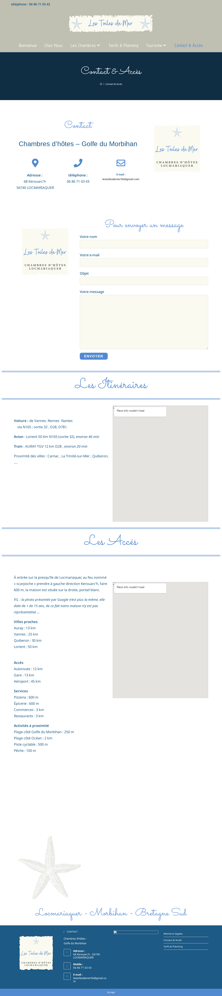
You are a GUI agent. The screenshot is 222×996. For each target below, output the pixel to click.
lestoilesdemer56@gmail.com (120, 179)
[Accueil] (101, 84)
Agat (112, 992)
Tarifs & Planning (173, 946)
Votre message (92, 291)
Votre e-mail (89, 255)
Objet (84, 273)
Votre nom (88, 236)
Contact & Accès (113, 84)
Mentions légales (173, 933)
